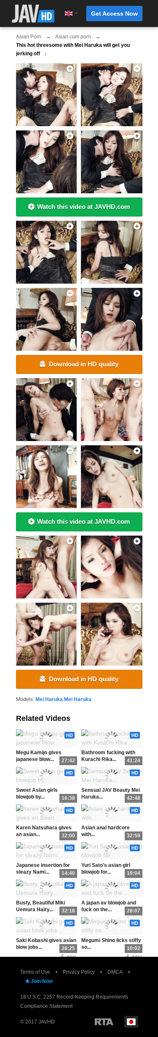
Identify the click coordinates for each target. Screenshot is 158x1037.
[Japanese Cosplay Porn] (112, 409)
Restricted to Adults (104, 1021)
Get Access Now (114, 13)
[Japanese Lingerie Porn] (112, 319)
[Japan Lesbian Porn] (112, 252)
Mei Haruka (49, 699)
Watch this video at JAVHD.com (83, 206)
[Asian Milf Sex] (45, 476)
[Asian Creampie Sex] (45, 94)
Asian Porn (28, 37)
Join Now (42, 981)
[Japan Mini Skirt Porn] (45, 567)
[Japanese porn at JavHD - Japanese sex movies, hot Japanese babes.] (33, 14)
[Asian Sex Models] (112, 634)
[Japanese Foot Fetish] (112, 161)
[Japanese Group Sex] (45, 409)
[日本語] (131, 1022)
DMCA (115, 972)
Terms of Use (35, 972)
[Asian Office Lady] (112, 567)
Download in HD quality (83, 364)
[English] (68, 13)
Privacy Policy (79, 972)
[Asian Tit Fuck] (112, 94)
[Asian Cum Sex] (45, 252)
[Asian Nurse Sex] (45, 161)
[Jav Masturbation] (45, 319)
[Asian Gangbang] (45, 634)
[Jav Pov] (112, 476)
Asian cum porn (73, 37)
